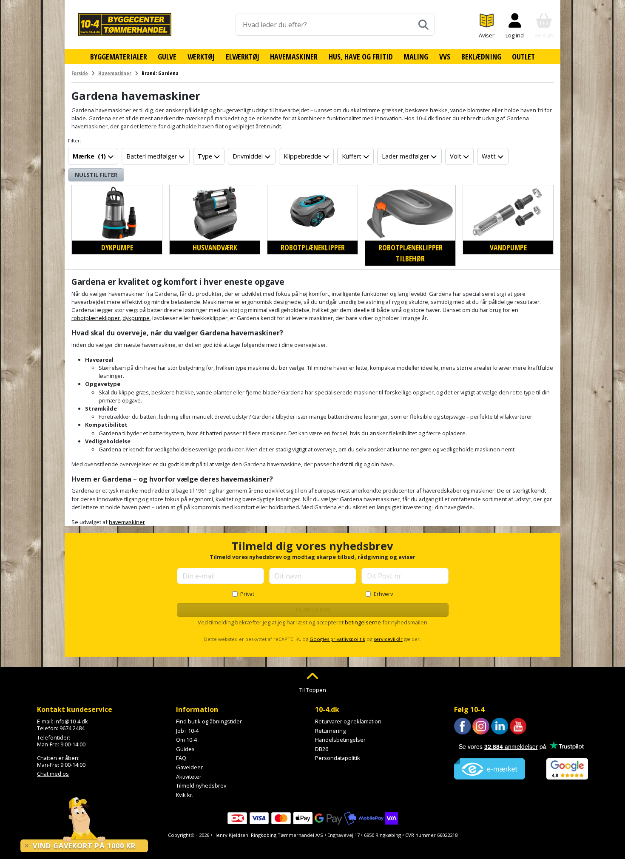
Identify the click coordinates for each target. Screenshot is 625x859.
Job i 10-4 (187, 730)
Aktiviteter (189, 776)
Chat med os (53, 773)
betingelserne (363, 622)
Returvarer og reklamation (348, 721)
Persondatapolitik (337, 758)
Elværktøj (242, 56)
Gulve (167, 56)
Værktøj (201, 56)
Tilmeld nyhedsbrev (201, 785)
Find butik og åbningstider (209, 721)
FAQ (181, 758)
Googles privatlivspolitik (337, 639)
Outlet (523, 56)
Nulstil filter (96, 175)
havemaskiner (127, 522)
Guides (185, 749)
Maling (415, 56)
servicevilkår (388, 639)
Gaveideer (189, 767)
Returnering (330, 730)
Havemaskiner (294, 56)
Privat (247, 594)
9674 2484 (72, 728)
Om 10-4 (186, 739)
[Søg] (423, 24)
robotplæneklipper (95, 318)
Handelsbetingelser (340, 739)
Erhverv (383, 594)
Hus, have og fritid (361, 56)
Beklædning (481, 56)
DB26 (321, 749)
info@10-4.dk (71, 721)
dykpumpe (136, 318)
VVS (444, 56)
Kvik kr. (184, 795)
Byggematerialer (118, 56)
